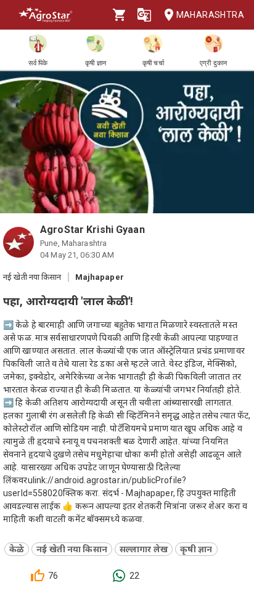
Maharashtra (210, 15)
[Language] (144, 14)
